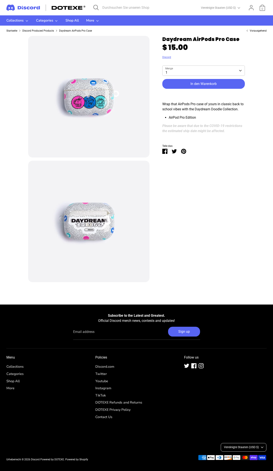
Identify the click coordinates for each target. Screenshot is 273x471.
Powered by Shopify (76, 459)
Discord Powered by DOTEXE (47, 459)
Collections (15, 20)
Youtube (101, 381)
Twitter (101, 374)
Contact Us (103, 417)
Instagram (103, 388)
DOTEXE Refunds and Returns (118, 402)
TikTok (100, 395)
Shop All (72, 20)
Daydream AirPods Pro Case (75, 30)
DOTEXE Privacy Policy (113, 409)
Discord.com (104, 366)
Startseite (11, 30)
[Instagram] (201, 365)
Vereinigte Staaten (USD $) (218, 7)
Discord (166, 57)
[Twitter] (186, 365)
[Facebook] (193, 365)
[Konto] (251, 7)
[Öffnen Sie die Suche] (96, 7)
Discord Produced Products (38, 30)
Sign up (184, 332)
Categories (45, 20)
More (90, 20)
